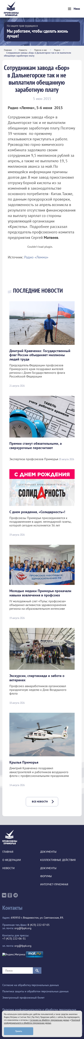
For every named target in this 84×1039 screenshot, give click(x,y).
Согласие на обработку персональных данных (30, 985)
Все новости (40, 801)
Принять (18, 1031)
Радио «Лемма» (36, 257)
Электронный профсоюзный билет (23, 997)
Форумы (46, 876)
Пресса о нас (40, 49)
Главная (8, 49)
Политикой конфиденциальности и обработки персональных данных (42, 1021)
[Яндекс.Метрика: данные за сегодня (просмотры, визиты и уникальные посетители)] (13, 954)
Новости (23, 49)
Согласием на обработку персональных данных (49, 1019)
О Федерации (11, 860)
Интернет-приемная (54, 884)
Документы (48, 851)
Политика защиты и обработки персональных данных (35, 991)
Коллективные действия (58, 860)
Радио (57, 49)
